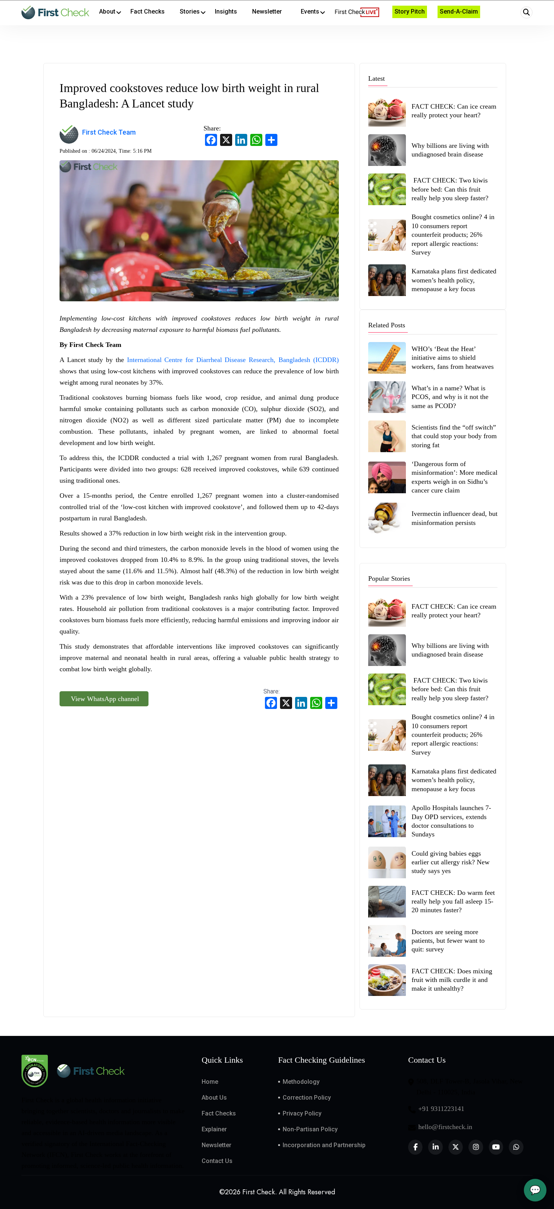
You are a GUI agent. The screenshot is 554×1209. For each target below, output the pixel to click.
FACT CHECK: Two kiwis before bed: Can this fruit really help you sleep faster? (450, 189)
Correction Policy (307, 1097)
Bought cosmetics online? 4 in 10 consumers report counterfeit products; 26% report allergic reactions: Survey (453, 234)
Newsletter (216, 1145)
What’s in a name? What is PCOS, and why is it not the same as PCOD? (450, 397)
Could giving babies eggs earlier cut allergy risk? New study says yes (451, 862)
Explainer (214, 1129)
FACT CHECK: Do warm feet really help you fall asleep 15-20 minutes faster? (453, 901)
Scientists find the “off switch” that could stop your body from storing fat (454, 436)
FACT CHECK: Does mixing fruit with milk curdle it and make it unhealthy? (452, 980)
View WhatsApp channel (104, 699)
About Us (214, 1097)
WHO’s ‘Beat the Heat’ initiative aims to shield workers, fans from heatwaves (453, 357)
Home (210, 1081)
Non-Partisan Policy (310, 1129)
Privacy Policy (302, 1113)
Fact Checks (219, 1113)
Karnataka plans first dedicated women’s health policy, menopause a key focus (454, 280)
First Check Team (109, 132)
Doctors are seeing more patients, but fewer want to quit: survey (448, 940)
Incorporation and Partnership (324, 1145)
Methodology (301, 1081)
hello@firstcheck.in (445, 1127)
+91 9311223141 (441, 1108)
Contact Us (217, 1161)
